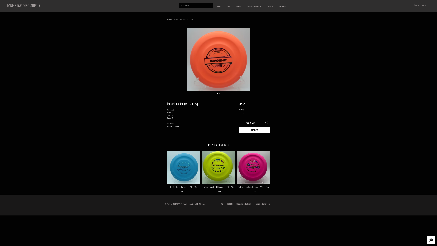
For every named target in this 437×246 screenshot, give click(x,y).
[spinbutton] (244, 114)
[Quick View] (183, 167)
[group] (218, 172)
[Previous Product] (164, 167)
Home (169, 20)
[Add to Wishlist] (267, 123)
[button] (424, 5)
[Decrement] (240, 114)
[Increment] (247, 114)
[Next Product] (273, 167)
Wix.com (202, 204)
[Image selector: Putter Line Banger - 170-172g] (217, 94)
